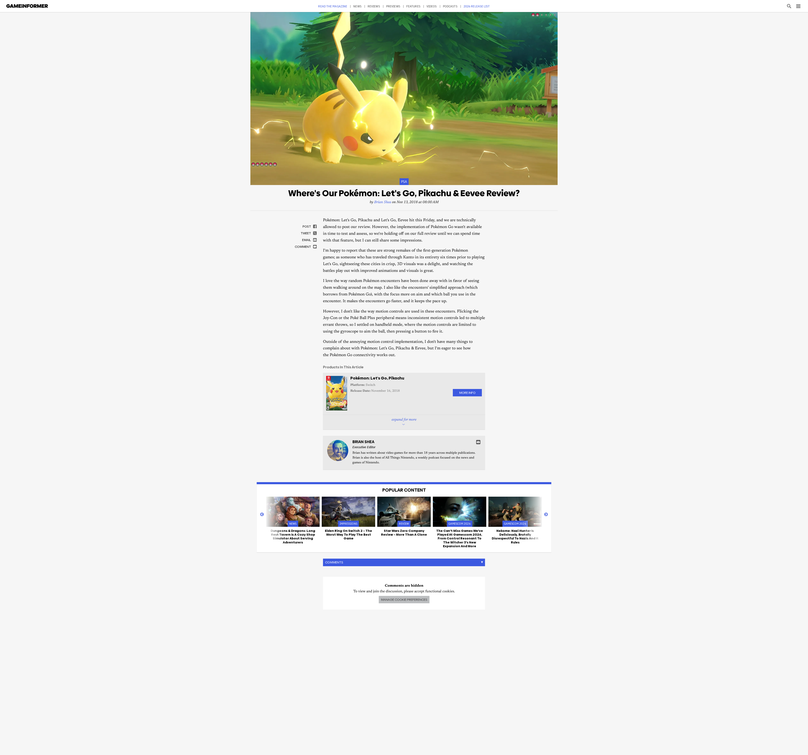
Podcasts (450, 6)
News (357, 6)
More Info (467, 392)
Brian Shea (382, 202)
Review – (404, 532)
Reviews (374, 6)
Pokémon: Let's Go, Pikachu (377, 378)
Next (546, 514)
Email (478, 442)
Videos (432, 6)
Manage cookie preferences (404, 599)
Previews (393, 6)
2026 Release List (477, 6)
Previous (262, 514)
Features (413, 6)
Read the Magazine (332, 6)
